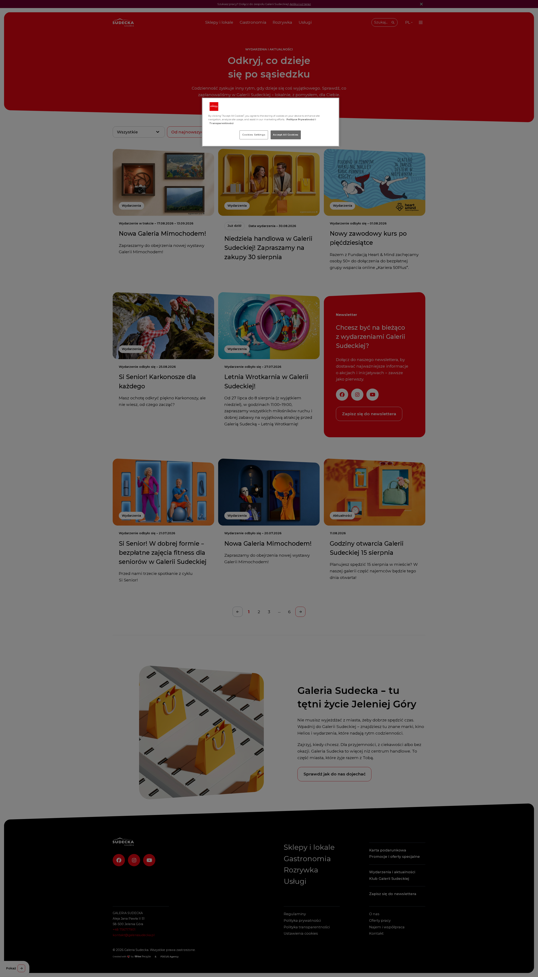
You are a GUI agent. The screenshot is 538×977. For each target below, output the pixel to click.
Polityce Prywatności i (301, 119)
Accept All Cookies (285, 134)
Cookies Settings (253, 134)
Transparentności (221, 123)
